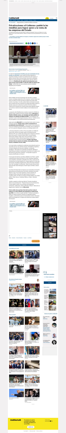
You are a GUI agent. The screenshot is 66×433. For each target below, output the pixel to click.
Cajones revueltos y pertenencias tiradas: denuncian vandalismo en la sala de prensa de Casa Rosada (32, 370)
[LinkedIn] (35, 43)
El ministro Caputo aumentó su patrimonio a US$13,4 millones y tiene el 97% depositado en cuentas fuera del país (16, 357)
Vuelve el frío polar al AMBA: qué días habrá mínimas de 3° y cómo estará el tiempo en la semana (31, 260)
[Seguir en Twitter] (45, 421)
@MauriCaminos (12, 71)
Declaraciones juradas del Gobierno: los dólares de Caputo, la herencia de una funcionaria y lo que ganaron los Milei (16, 371)
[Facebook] (28, 43)
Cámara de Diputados (19, 237)
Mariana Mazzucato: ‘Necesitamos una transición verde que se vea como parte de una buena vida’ (46, 302)
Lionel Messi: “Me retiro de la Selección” (15, 326)
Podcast (34, 20)
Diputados (13, 237)
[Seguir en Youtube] (50, 421)
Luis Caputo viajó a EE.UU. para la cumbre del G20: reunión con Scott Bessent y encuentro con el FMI (32, 356)
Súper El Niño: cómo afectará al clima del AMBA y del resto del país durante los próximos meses (46, 308)
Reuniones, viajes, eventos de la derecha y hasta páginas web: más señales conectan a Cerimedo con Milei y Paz (31, 294)
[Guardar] (37, 43)
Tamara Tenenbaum (12, 274)
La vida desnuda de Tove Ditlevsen (16, 273)
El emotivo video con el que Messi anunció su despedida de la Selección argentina (16, 342)
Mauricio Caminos (11, 312)
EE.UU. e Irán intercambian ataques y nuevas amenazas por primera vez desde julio (50, 177)
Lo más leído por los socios (14, 248)
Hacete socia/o (47, 18)
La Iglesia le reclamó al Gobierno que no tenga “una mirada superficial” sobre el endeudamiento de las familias (16, 385)
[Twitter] (33, 43)
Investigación (26, 20)
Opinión (22, 20)
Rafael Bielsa (11, 399)
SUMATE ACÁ (30, 427)
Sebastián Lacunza (11, 262)
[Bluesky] (30, 43)
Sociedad (18, 20)
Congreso (25, 237)
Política (11, 20)
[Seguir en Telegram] (47, 421)
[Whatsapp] (26, 43)
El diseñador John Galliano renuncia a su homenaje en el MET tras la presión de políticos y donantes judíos (32, 399)
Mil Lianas (31, 20)
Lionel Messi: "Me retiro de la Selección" (51, 142)
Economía (14, 20)
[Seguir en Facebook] (46, 421)
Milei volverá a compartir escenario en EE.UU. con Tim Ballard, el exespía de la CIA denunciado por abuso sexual (16, 309)
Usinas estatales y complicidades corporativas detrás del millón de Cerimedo (15, 260)
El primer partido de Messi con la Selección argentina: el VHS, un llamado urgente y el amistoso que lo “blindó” (32, 327)
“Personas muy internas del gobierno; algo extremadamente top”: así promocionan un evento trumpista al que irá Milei (31, 309)
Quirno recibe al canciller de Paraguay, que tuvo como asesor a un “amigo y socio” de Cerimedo (16, 293)
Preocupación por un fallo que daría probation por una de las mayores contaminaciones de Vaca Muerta (46, 291)
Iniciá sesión (51, 18)
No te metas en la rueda (14, 398)
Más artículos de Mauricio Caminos (15, 279)
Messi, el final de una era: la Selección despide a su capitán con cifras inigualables (32, 342)
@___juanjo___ (18, 71)
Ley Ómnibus (29, 237)
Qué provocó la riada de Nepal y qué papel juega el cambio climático (46, 297)
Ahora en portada (12, 314)
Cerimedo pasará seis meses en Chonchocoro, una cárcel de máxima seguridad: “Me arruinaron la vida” (32, 274)
